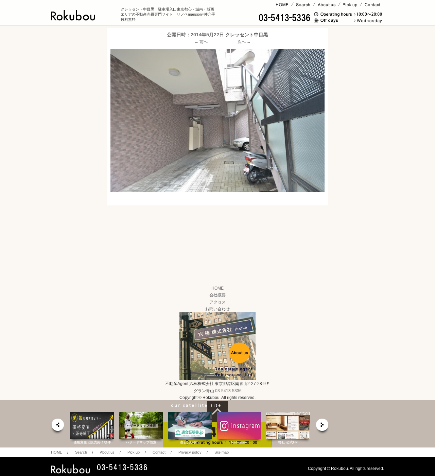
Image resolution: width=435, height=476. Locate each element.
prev (57, 427)
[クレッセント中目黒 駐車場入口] (217, 120)
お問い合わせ (217, 309)
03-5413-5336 (228, 390)
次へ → (244, 41)
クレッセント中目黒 (246, 34)
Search (81, 452)
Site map (221, 452)
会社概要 (217, 295)
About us (107, 452)
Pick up (133, 452)
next (322, 427)
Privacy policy (190, 452)
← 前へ (201, 41)
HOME (217, 288)
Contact (159, 452)
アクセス (217, 302)
